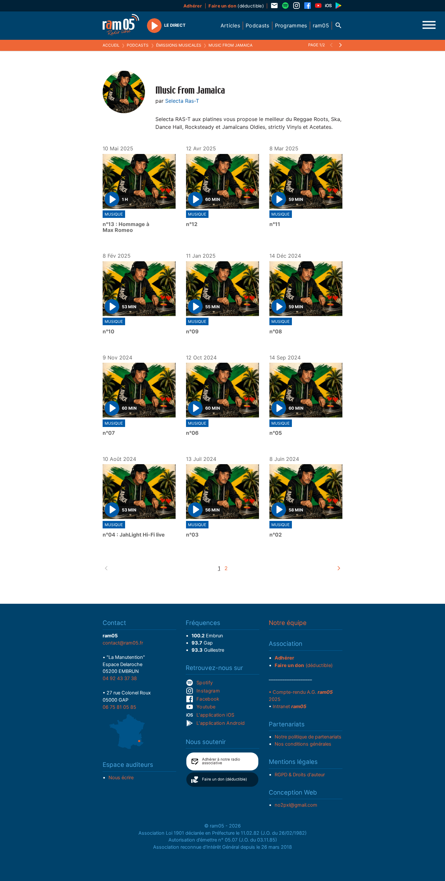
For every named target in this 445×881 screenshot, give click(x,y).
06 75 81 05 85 (119, 707)
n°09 (192, 332)
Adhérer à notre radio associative (221, 761)
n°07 (109, 433)
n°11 (274, 224)
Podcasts (138, 45)
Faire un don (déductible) (224, 779)
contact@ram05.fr (123, 643)
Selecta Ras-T (182, 101)
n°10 (108, 332)
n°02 (275, 535)
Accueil (111, 45)
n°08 (275, 332)
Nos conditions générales (303, 744)
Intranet (289, 706)
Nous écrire (121, 778)
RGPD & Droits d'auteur (300, 775)
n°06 (192, 433)
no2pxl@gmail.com (296, 805)
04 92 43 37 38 (120, 678)
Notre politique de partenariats (308, 737)
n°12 (191, 224)
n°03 (192, 535)
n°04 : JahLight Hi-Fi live (134, 535)
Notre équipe (288, 623)
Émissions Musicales (178, 45)
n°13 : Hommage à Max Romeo (126, 227)
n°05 (275, 433)
